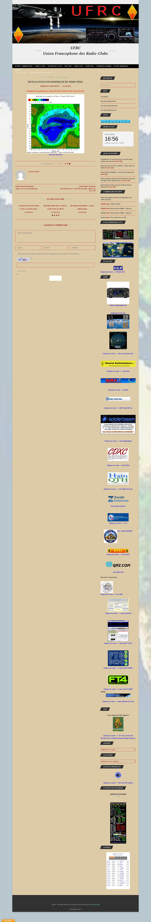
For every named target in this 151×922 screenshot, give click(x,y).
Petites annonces (121, 66)
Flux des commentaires (109, 106)
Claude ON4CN (53, 86)
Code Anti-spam (21, 271)
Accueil (18, 66)
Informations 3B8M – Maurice (121, 208)
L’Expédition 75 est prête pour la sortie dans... (28, 207)
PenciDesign (95, 904)
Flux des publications (108, 101)
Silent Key (90, 66)
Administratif (27, 66)
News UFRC (78, 66)
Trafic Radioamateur (63, 77)
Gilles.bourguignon (107, 197)
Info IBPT (68, 66)
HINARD (103, 213)
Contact (18, 70)
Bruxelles (110, 134)
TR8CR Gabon (115, 204)
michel (103, 217)
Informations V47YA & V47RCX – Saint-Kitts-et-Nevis (55, 207)
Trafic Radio (50, 77)
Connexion (104, 97)
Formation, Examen (103, 66)
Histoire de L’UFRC (55, 66)
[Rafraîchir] (31, 258)
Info (25, 72)
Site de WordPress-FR (108, 110)
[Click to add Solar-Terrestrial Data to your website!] (118, 231)
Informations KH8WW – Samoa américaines (82, 207)
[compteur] (115, 121)
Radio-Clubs (40, 66)
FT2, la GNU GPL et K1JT (118, 217)
